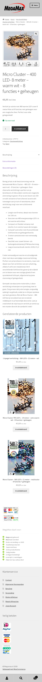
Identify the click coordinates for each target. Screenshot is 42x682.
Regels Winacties (12, 601)
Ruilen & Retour (11, 597)
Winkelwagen (32, 676)
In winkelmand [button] (21, 367)
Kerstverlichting (21, 19)
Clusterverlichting (8, 22)
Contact (8, 580)
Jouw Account (10, 606)
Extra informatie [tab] (9, 161)
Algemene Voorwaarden (14, 584)
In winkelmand (20, 129)
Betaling (8, 589)
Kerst (12, 19)
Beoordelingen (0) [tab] (9, 168)
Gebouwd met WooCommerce (14, 669)
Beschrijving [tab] (7, 155)
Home (7, 19)
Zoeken (21, 678)
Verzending (9, 593)
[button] (36, 33)
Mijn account (7, 678)
